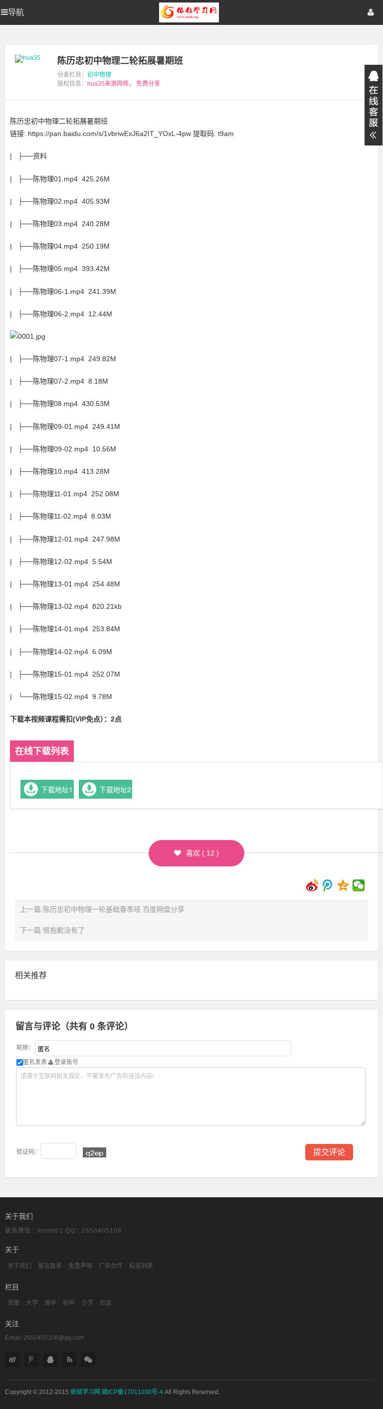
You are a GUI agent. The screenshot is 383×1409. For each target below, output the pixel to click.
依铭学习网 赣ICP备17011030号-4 (116, 1392)
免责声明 (80, 1266)
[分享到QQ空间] (343, 885)
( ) (202, 853)
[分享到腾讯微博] (328, 885)
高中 (50, 1302)
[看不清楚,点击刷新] (94, 1152)
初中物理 (99, 74)
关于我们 (19, 1266)
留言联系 (50, 1266)
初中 (69, 1302)
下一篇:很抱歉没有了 (52, 930)
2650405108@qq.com (53, 1337)
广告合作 (111, 1266)
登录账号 (65, 1062)
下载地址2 (115, 789)
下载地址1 (57, 789)
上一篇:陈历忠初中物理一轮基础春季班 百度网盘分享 (102, 909)
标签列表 (141, 1266)
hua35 (96, 83)
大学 (32, 1302)
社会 (106, 1302)
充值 (13, 1302)
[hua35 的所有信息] (27, 57)
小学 (87, 1302)
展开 (374, 105)
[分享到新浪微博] (312, 885)
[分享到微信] (359, 885)
